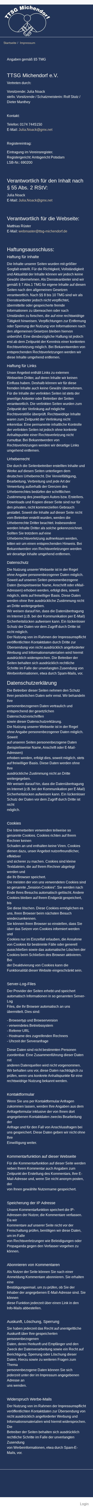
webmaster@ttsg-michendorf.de (43, 231)
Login (84, 1504)
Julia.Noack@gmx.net (35, 129)
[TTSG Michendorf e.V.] (27, 20)
